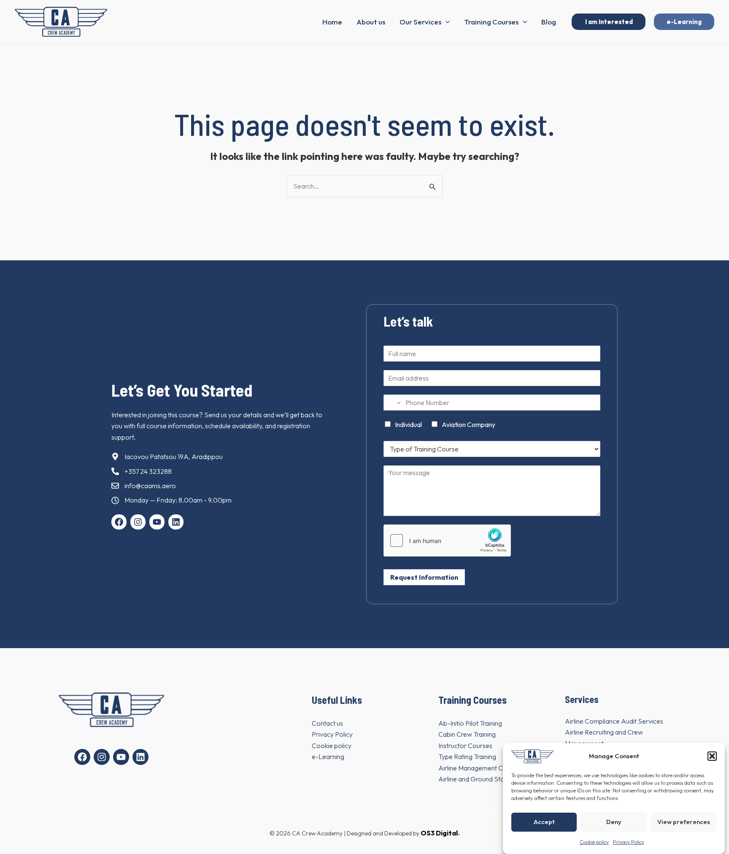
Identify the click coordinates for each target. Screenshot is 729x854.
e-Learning (328, 756)
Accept (544, 822)
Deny (613, 822)
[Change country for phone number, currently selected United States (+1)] (392, 403)
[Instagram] (102, 757)
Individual (408, 424)
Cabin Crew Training (467, 734)
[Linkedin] (140, 757)
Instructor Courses (465, 745)
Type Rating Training (467, 756)
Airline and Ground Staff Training (485, 779)
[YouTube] (121, 757)
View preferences (683, 822)
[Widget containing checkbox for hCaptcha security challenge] (447, 540)
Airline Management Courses (480, 768)
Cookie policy (594, 842)
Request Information (424, 577)
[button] (712, 756)
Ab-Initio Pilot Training (470, 723)
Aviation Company (468, 424)
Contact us (327, 723)
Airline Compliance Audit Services (614, 721)
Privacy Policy (628, 842)
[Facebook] (82, 757)
